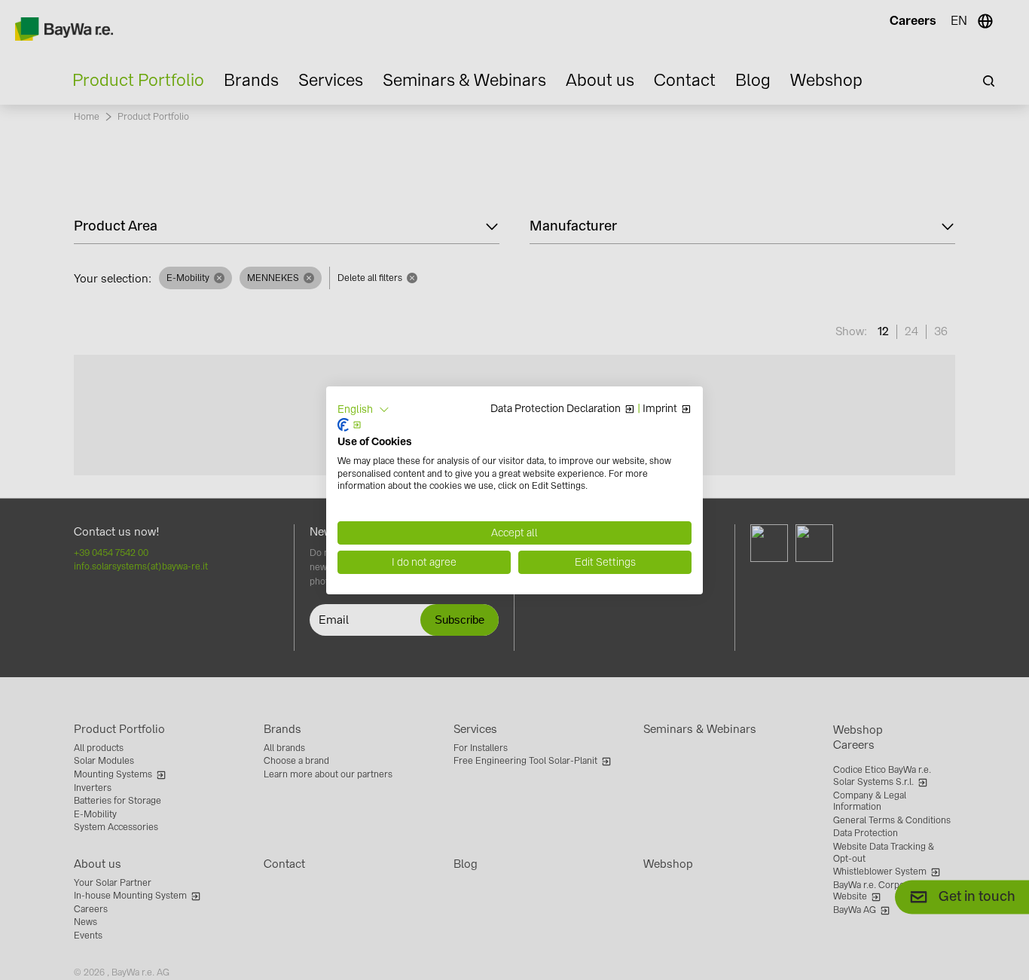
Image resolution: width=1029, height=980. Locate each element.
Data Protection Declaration (555, 409)
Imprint (660, 409)
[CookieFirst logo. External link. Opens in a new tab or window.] (349, 425)
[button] (363, 409)
